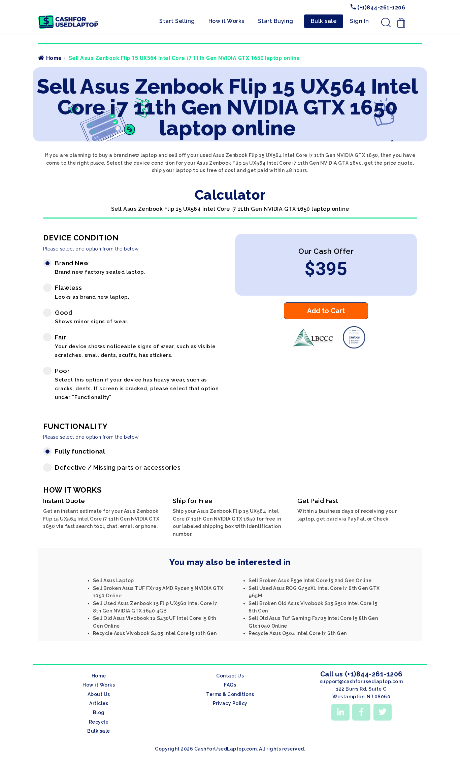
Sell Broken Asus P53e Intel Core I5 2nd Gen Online (310, 580)
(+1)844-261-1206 (380, 7)
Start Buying (275, 21)
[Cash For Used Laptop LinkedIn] (340, 712)
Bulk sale (324, 21)
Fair (135, 346)
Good (91, 317)
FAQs (230, 685)
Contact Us (230, 675)
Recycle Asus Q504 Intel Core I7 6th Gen (298, 633)
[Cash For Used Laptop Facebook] (361, 712)
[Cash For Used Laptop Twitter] (382, 712)
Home (54, 58)
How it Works (226, 21)
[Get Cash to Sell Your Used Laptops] (68, 17)
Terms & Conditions (230, 694)
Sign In (359, 21)
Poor (137, 383)
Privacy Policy (230, 703)
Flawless (92, 292)
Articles (98, 703)
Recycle (99, 722)
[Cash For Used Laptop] (312, 346)
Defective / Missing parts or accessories (117, 467)
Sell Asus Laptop (113, 580)
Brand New (100, 267)
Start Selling (177, 21)
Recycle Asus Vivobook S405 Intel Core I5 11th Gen (155, 633)
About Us (99, 694)
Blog (99, 712)
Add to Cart (326, 311)
